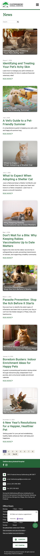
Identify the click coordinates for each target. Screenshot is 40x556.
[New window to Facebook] (4, 465)
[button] (35, 525)
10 (9, 454)
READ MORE (7, 79)
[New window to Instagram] (6, 465)
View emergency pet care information (14, 530)
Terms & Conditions (17, 553)
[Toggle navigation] (37, 4)
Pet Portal (20, 545)
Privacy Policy (7, 553)
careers (21, 539)
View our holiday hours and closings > (14, 533)
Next (14, 454)
